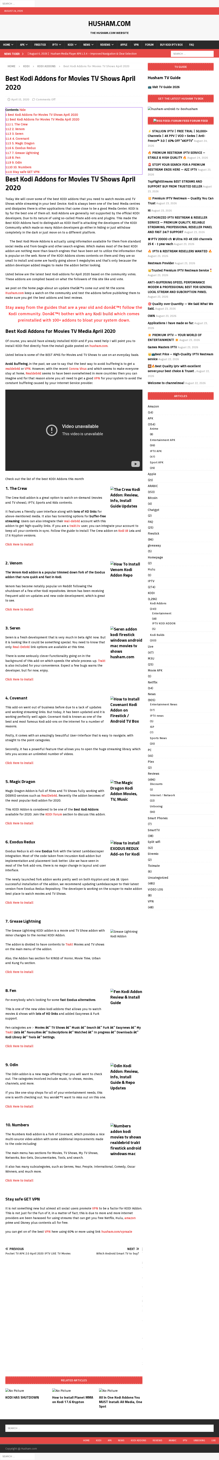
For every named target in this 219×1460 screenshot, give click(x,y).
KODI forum (53, 814)
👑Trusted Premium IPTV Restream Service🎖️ (180, 270)
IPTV (55, 44)
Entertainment (161, 613)
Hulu (151, 569)
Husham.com (14, 293)
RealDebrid (49, 795)
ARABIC (153, 486)
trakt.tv (75, 526)
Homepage (155, 557)
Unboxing (156, 806)
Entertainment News (163, 704)
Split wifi (154, 842)
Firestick (40, 44)
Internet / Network (162, 795)
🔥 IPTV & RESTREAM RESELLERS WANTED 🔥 (180, 251)
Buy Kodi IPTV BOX (171, 44)
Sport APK (156, 462)
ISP (152, 726)
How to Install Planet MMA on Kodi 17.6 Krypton (72, 1399)
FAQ (191, 44)
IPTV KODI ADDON (163, 623)
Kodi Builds (157, 634)
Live (150, 646)
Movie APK (155, 670)
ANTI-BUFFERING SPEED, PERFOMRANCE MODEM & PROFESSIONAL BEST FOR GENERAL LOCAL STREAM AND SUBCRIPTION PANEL (180, 287)
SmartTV (154, 830)
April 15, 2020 (20, 99)
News (86, 44)
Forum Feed (199, 120)
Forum (149, 44)
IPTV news (157, 715)
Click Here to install (19, 544)
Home (6, 44)
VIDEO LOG (155, 889)
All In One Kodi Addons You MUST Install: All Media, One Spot (120, 1402)
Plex (151, 761)
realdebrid (12, 368)
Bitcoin (152, 498)
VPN (136, 44)
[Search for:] (17, 3)
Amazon (153, 406)
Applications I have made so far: (171, 323)
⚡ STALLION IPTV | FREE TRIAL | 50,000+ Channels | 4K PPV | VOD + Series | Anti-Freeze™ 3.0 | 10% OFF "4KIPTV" (177, 135)
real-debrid (72, 521)
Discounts (156, 784)
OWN (151, 316)
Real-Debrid (21, 647)
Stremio (153, 853)
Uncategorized (158, 877)
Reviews (105, 44)
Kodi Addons (158, 603)
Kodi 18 (123, 530)
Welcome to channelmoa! (166, 383)
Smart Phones (158, 818)
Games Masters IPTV (162, 347)
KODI (70, 44)
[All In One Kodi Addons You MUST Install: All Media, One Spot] (120, 1390)
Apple (123, 44)
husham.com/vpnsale (116, 1231)
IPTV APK (156, 451)
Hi (149, 210)
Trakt (101, 661)
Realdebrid (33, 373)
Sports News (158, 738)
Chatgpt (153, 510)
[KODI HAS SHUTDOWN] (27, 1390)
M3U (151, 658)
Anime (154, 428)
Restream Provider (161, 263)
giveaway (154, 545)
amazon (130, 1218)
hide (22, 110)
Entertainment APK (162, 440)
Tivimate (154, 865)
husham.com (98, 346)
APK (22, 44)
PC (149, 750)
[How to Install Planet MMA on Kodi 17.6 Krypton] (74, 1390)
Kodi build (103, 313)
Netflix (152, 682)
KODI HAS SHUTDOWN (22, 1397)
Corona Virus (78, 368)
